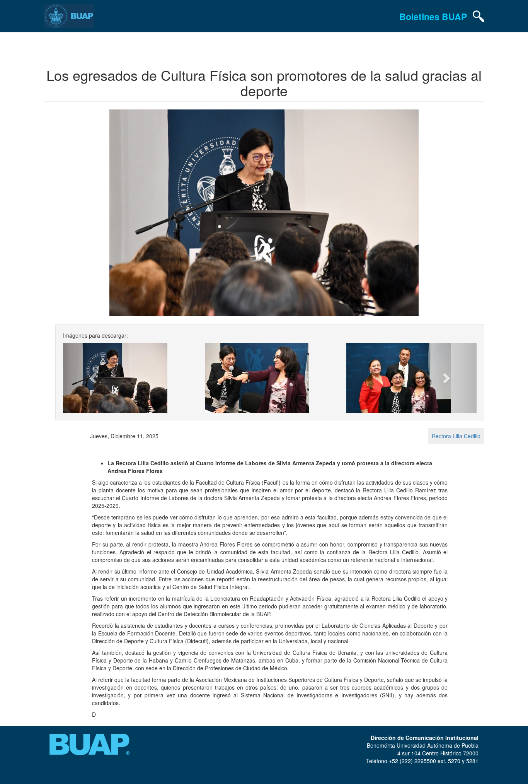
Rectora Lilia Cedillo (456, 436)
